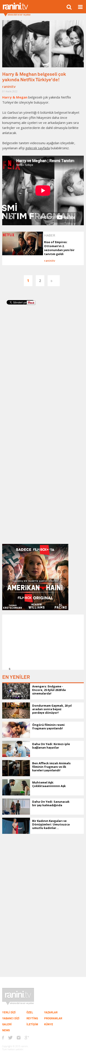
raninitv (9, 86)
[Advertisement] (44, 642)
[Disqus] (43, 369)
